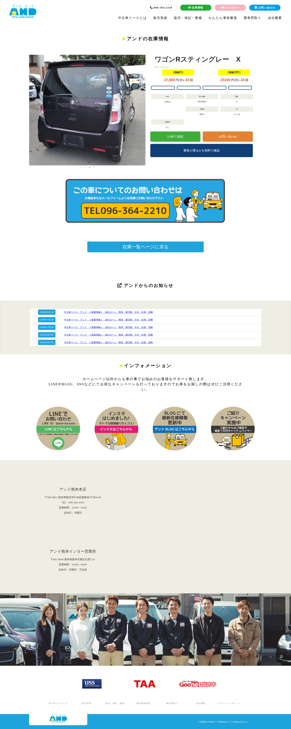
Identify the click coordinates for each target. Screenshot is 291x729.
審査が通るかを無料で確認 (201, 150)
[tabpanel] (87, 98)
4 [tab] (94, 167)
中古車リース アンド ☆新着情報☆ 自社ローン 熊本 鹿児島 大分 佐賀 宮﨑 (108, 312)
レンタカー (231, 7)
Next (147, 110)
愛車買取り (252, 18)
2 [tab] (85, 167)
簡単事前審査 (143, 703)
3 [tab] (89, 167)
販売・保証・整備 (188, 18)
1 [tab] (80, 167)
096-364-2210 (162, 7)
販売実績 (160, 18)
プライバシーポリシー (229, 703)
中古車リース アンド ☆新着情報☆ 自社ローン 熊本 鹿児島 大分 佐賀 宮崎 (108, 327)
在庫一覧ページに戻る (145, 246)
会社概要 (275, 18)
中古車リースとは (132, 18)
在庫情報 (197, 7)
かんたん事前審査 (223, 18)
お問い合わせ (266, 7)
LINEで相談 (175, 136)
